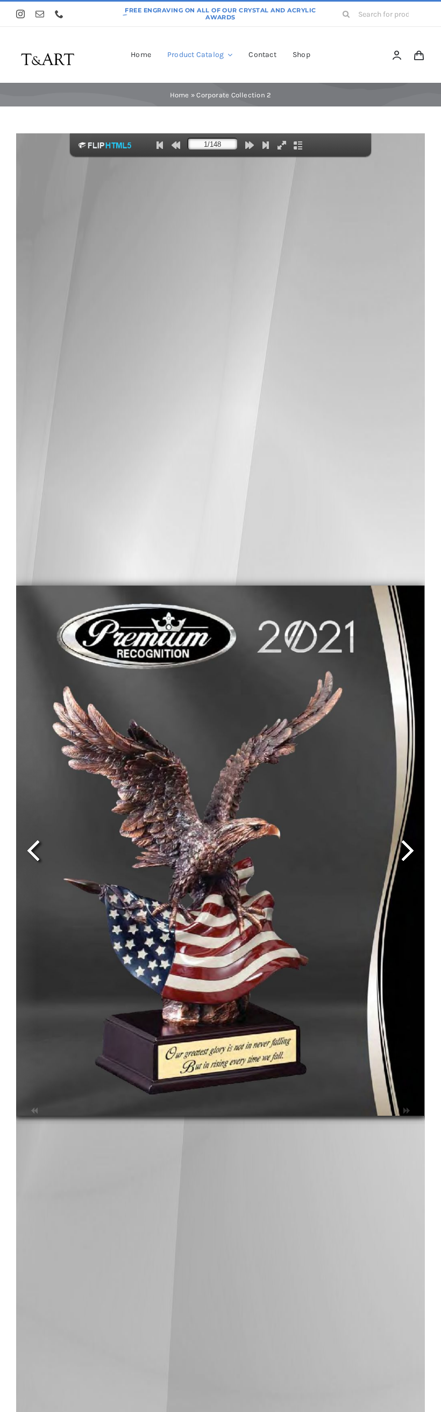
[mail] (39, 14)
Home (179, 95)
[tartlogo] (47, 50)
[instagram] (20, 14)
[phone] (59, 14)
